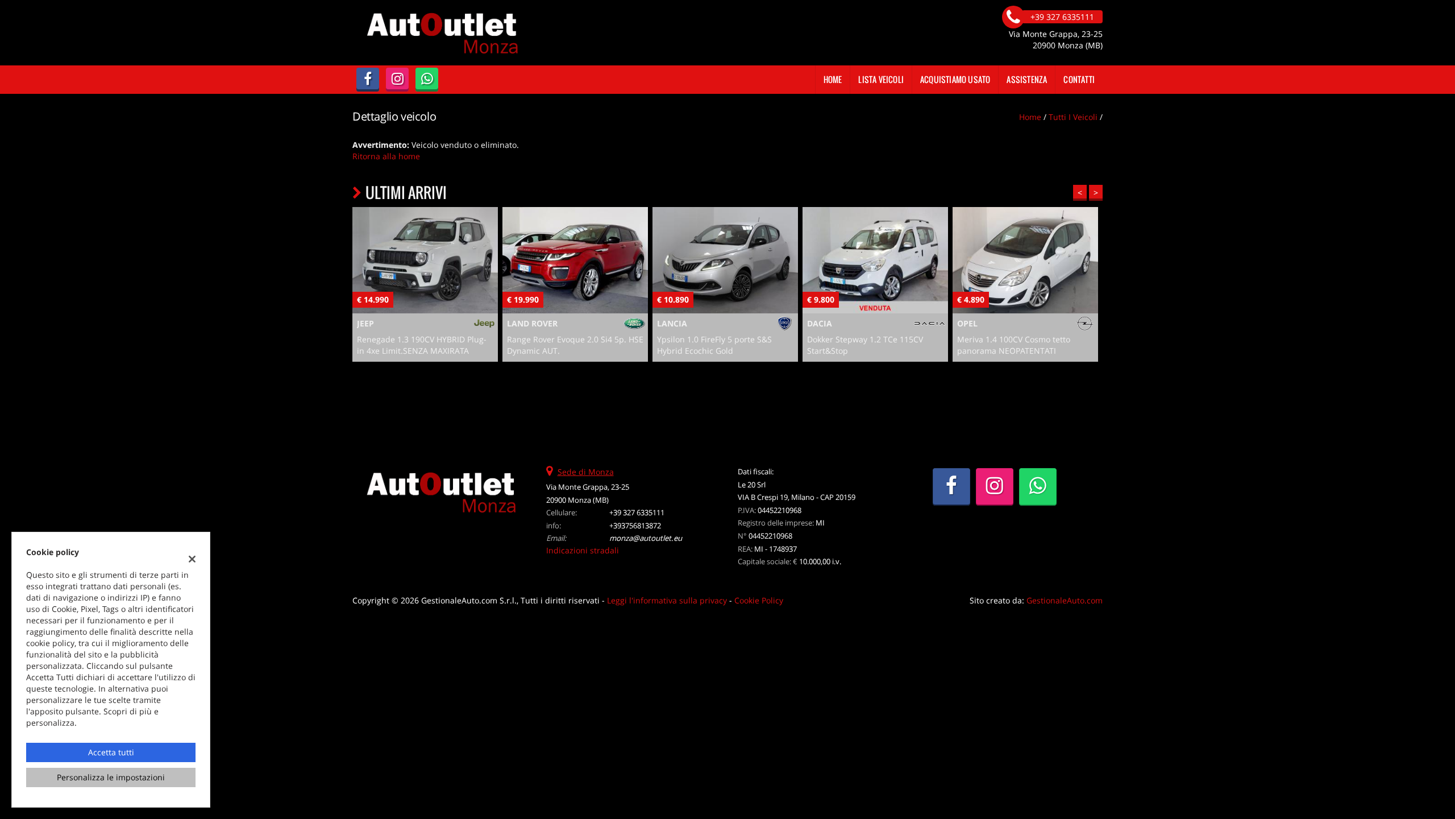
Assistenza (1027, 79)
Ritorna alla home (386, 156)
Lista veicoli (881, 79)
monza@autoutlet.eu (645, 538)
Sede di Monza (586, 471)
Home (833, 79)
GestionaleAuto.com (1064, 600)
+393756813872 (635, 525)
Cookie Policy (758, 600)
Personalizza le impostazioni (111, 777)
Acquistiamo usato (955, 79)
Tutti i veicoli (1073, 116)
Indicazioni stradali (582, 550)
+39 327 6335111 (636, 512)
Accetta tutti (111, 752)
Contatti (1079, 79)
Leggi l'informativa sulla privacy (667, 600)
